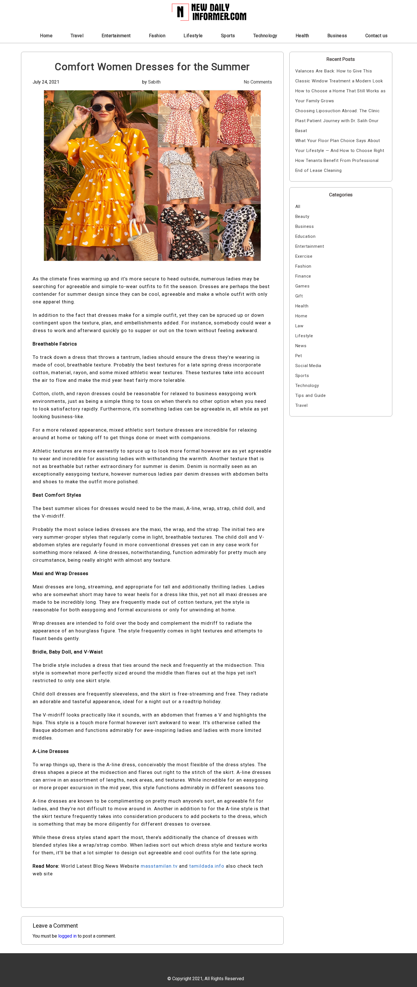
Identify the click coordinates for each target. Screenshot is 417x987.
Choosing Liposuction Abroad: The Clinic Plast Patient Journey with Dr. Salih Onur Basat (337, 120)
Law (299, 325)
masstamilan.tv (159, 866)
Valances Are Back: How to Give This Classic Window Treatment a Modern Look (339, 76)
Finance (303, 276)
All (297, 206)
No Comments (258, 82)
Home (46, 35)
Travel (77, 35)
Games (302, 286)
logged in (67, 936)
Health (302, 35)
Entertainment (116, 35)
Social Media (308, 365)
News (301, 345)
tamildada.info (206, 866)
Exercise (304, 256)
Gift (299, 296)
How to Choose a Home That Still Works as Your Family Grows (340, 95)
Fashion (157, 35)
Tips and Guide (310, 395)
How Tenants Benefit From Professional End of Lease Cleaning (337, 165)
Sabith (154, 82)
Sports (228, 35)
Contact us (376, 35)
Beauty (302, 216)
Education (305, 236)
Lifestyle (193, 35)
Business (337, 35)
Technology (265, 35)
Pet (298, 355)
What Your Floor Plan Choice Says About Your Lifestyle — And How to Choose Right (339, 145)
